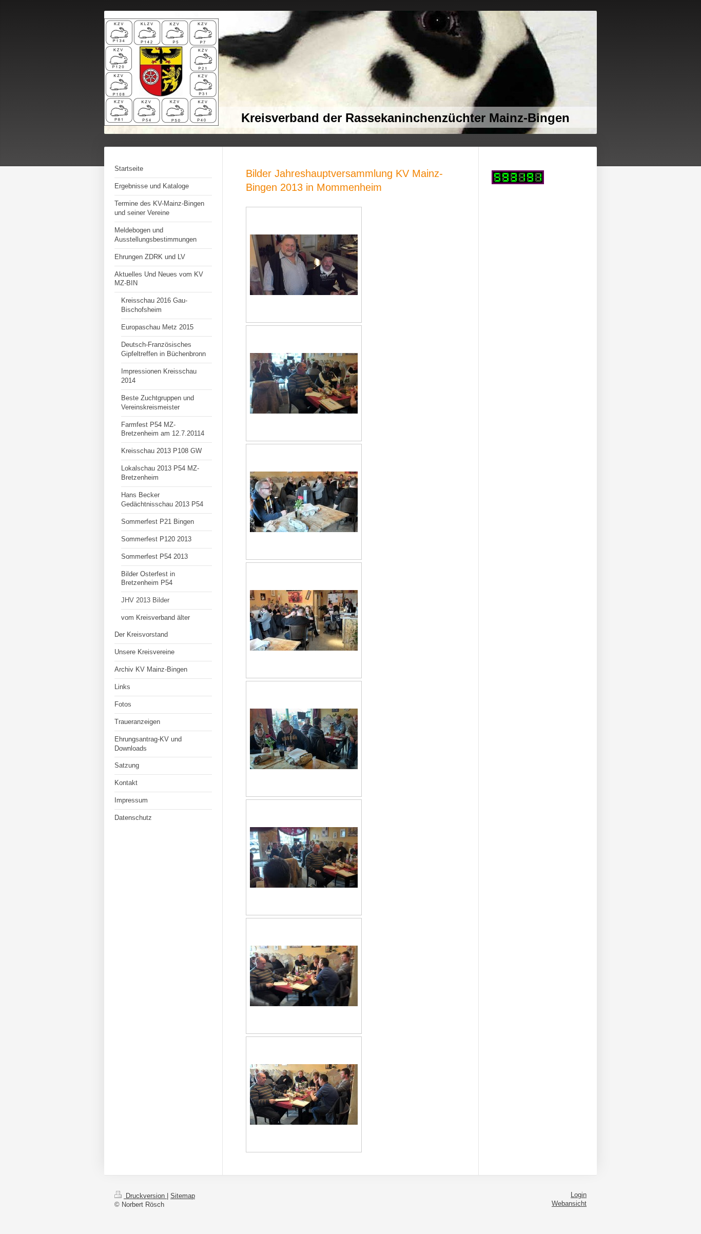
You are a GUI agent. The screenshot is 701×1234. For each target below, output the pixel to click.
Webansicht (569, 1203)
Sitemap (182, 1196)
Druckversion (145, 1196)
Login (579, 1195)
